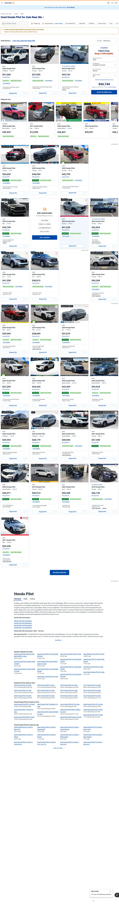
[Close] (110, 891)
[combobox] (15, 23)
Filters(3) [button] (37, 23)
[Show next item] (85, 207)
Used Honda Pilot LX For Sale (93, 704)
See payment (6, 77)
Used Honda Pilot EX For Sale (69, 704)
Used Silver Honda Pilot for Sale (70, 654)
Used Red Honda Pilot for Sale (93, 667)
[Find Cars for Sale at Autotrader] (9, 2)
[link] (6, 83)
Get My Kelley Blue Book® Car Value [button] (104, 79)
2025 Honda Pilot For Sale (22, 690)
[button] (108, 3)
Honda (16, 14)
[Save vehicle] (26, 47)
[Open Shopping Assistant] (117, 895)
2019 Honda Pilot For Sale (68, 690)
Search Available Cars (104, 92)
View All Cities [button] (58, 748)
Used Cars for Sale (6, 14)
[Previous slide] (3, 121)
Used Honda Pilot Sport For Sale (70, 717)
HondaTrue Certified (69, 66)
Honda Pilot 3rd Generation (23, 623)
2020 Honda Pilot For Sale (68, 685)
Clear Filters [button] (59, 23)
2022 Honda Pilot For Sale (45, 690)
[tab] (17, 599)
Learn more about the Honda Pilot (23, 41)
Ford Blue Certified (97, 484)
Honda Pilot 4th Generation (23, 621)
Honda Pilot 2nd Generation (23, 625)
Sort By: (99, 41)
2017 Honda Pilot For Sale (92, 685)
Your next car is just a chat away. (60, 7)
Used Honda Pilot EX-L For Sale (24, 704)
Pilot (22, 14)
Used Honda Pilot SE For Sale (93, 710)
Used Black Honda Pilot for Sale (47, 676)
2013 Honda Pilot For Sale (92, 696)
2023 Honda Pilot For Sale (45, 685)
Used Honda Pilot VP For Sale (93, 715)
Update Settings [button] (112, 87)
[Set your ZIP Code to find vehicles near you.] (44, 17)
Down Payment (96, 69)
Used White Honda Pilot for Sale (93, 654)
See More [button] (58, 640)
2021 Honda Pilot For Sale (45, 696)
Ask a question (45, 237)
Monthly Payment (97, 58)
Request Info (13, 93)
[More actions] (25, 93)
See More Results (59, 572)
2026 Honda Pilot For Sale (22, 685)
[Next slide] (115, 121)
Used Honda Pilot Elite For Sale (24, 717)
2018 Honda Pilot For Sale (68, 696)
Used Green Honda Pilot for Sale (93, 672)
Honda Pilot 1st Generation (23, 628)
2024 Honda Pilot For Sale (22, 696)
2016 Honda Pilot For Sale (92, 690)
